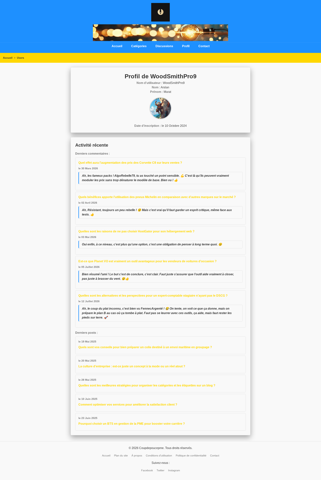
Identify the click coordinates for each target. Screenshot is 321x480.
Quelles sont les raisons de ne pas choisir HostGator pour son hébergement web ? (136, 231)
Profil (185, 46)
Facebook (147, 470)
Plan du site (121, 455)
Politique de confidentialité (191, 455)
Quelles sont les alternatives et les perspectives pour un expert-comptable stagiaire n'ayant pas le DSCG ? (153, 295)
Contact (204, 46)
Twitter (160, 470)
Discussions (164, 46)
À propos (137, 455)
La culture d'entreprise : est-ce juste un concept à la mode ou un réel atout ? (131, 366)
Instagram (174, 470)
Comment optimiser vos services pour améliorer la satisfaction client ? (127, 404)
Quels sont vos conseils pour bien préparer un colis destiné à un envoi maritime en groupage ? (145, 347)
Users (20, 57)
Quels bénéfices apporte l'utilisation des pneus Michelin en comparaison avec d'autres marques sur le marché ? (157, 197)
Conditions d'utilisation (159, 455)
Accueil (117, 46)
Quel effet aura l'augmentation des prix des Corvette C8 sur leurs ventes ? (130, 162)
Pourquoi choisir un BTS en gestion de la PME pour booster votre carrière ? (131, 423)
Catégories (139, 46)
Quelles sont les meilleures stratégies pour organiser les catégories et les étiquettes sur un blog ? (146, 385)
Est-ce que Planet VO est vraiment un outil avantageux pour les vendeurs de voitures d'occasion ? (147, 261)
